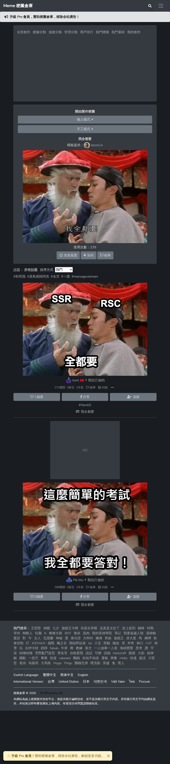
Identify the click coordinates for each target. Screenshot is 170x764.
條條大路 (55, 633)
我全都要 (87, 411)
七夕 (55, 628)
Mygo (57, 663)
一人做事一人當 (105, 648)
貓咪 (141, 628)
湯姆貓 (151, 633)
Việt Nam (118, 681)
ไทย (132, 681)
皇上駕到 (128, 628)
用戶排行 (86, 32)
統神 (150, 653)
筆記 (117, 633)
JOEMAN (38, 643)
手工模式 (84, 129)
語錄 (107, 653)
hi (45, 633)
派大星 (131, 638)
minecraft (119, 653)
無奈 (77, 633)
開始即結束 (77, 643)
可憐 (98, 653)
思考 (139, 648)
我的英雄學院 (102, 633)
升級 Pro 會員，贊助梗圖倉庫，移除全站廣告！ (45, 17)
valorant (65, 658)
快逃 (133, 658)
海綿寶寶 (126, 648)
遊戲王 (119, 638)
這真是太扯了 (110, 628)
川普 (151, 658)
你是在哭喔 (89, 628)
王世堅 (36, 628)
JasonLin (97, 145)
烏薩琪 (33, 663)
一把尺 (33, 658)
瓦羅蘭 (48, 638)
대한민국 (100, 681)
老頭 (22, 663)
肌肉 (86, 633)
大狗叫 (88, 638)
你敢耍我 (76, 653)
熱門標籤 (102, 32)
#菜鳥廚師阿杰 (38, 276)
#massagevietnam (85, 276)
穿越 (106, 663)
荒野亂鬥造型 (45, 653)
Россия (144, 681)
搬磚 (99, 638)
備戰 (51, 643)
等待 (16, 633)
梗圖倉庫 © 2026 (24, 693)
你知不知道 (90, 658)
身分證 (76, 638)
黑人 (121, 663)
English (83, 675)
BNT (68, 633)
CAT (149, 643)
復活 (142, 658)
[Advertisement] (85, 67)
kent (76, 380)
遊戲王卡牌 (70, 628)
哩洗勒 (95, 663)
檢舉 (92, 387)
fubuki (54, 648)
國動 (22, 658)
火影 (141, 653)
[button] (112, 387)
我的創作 (134, 32)
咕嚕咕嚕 (26, 653)
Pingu (68, 663)
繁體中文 (49, 675)
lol (90, 643)
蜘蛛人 (28, 633)
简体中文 (67, 675)
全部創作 (23, 32)
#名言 (55, 276)
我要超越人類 (133, 633)
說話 (89, 653)
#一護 (65, 276)
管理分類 (71, 32)
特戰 (150, 628)
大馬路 (46, 663)
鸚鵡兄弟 (81, 663)
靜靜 (44, 648)
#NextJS (85, 405)
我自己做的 (96, 380)
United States (68, 681)
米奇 (131, 643)
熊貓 (106, 643)
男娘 (108, 638)
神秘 (59, 638)
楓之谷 (62, 643)
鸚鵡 (76, 658)
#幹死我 (19, 276)
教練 (79, 648)
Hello (124, 658)
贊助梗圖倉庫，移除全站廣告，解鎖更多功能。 (55, 756)
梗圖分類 (39, 32)
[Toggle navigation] (161, 6)
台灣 (51, 681)
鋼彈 (147, 638)
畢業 (44, 658)
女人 (37, 638)
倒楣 (46, 628)
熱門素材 (118, 32)
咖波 (116, 643)
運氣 (104, 658)
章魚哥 (62, 653)
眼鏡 (132, 653)
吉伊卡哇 (31, 648)
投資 (53, 658)
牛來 (64, 648)
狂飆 (38, 633)
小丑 (97, 643)
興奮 (113, 658)
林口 (140, 643)
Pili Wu (78, 580)
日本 (86, 681)
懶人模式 (84, 119)
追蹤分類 (55, 32)
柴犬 (88, 648)
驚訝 (16, 638)
